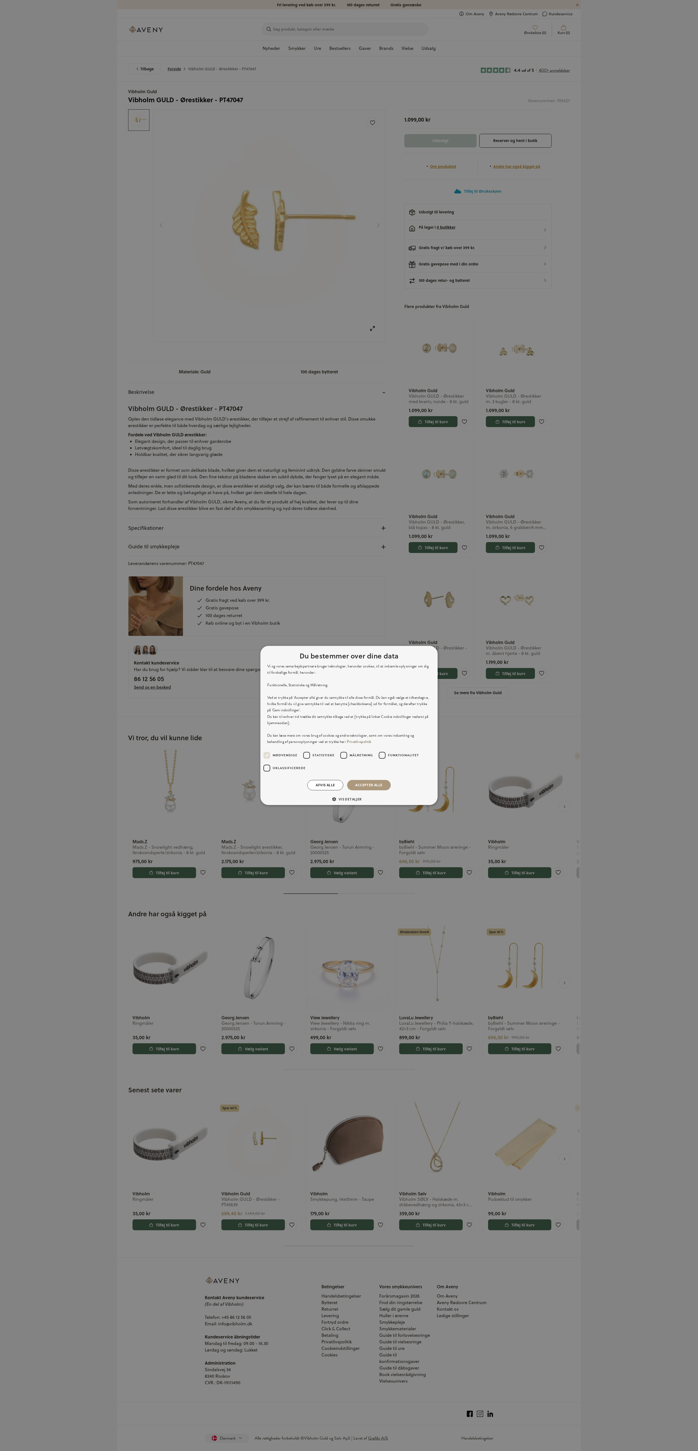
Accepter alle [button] (368, 785)
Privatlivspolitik (359, 742)
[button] (349, 799)
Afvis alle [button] (325, 785)
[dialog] (349, 725)
